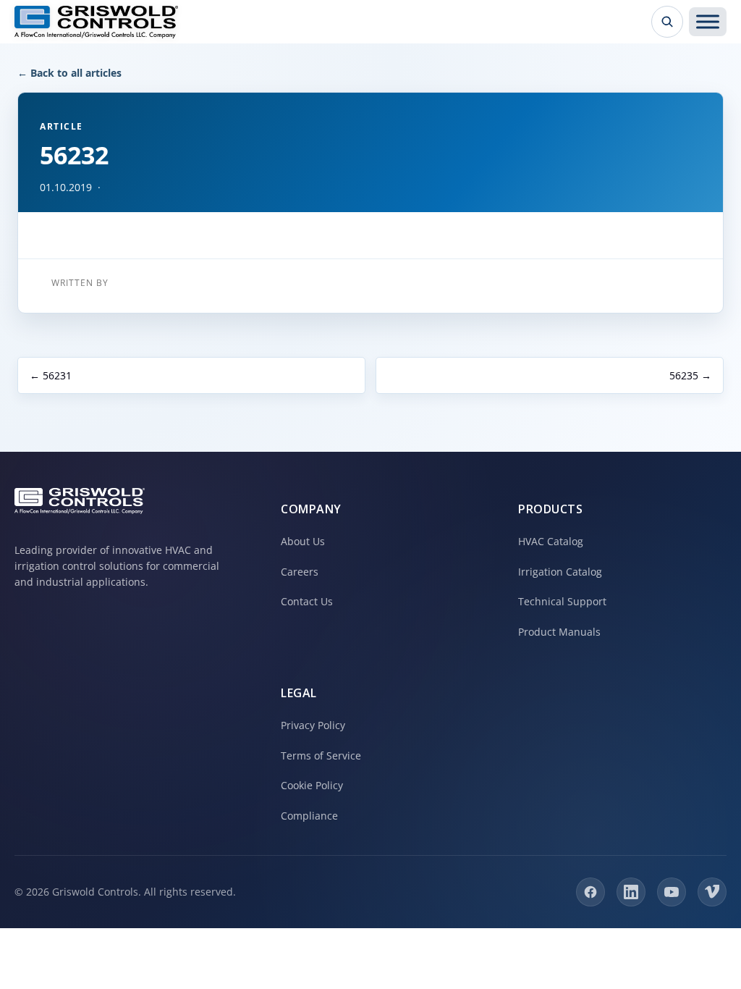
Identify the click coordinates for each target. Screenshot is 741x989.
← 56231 (51, 375)
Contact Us (307, 601)
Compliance (309, 815)
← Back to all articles (69, 73)
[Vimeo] (712, 892)
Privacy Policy (313, 725)
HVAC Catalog (550, 541)
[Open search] (667, 22)
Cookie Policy (312, 785)
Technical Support (562, 601)
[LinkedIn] (631, 892)
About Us (303, 541)
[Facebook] (590, 892)
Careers (299, 571)
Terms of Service (321, 755)
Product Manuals (559, 632)
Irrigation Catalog (560, 571)
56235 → (690, 375)
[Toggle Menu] (707, 21)
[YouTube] (671, 892)
